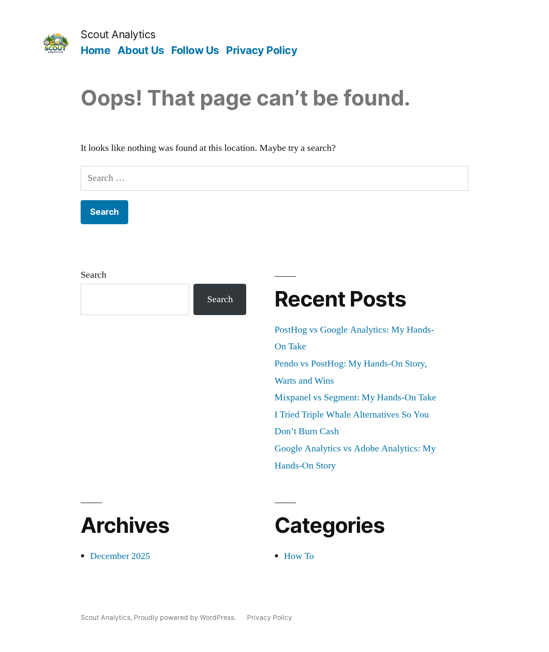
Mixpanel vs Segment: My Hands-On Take (355, 397)
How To (299, 556)
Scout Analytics (118, 34)
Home (95, 50)
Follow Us (195, 50)
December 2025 (120, 556)
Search (93, 275)
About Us (141, 50)
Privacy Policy (261, 50)
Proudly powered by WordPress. (186, 617)
